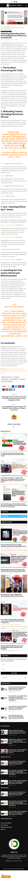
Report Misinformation (6, 827)
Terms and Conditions (6, 823)
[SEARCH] (25, 677)
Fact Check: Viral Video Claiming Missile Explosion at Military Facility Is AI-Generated (17, 688)
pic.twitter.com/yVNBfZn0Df (14, 332)
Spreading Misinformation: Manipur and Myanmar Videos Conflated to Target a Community (14, 408)
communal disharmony (6, 377)
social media (22, 379)
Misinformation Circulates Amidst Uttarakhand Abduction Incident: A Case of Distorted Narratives (13, 370)
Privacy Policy (4, 825)
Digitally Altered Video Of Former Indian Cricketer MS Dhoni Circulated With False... (13, 570)
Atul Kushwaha (3, 31)
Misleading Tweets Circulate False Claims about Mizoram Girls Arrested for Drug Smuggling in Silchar (14, 398)
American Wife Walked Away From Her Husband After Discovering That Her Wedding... (12, 647)
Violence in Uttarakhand (6, 381)
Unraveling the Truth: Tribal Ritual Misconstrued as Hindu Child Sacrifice (12, 595)
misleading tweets (14, 379)
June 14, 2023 (21, 336)
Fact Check (9, 31)
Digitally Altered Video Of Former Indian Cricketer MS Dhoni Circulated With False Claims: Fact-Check (18, 741)
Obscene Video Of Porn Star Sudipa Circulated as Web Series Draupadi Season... (14, 545)
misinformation (4, 379)
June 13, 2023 (14, 157)
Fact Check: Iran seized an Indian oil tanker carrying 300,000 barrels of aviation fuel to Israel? (12, 455)
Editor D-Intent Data (6, 39)
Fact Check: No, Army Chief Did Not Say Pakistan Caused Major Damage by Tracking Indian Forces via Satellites (18, 698)
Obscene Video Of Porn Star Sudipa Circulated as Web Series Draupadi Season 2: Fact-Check (17, 732)
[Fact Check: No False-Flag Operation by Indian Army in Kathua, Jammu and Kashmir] (4, 717)
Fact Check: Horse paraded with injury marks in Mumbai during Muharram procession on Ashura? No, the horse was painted (14, 505)
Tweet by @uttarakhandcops (9, 225)
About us (3, 829)
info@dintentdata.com (16, 860)
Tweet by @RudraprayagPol (8, 237)
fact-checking (16, 377)
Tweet (3, 163)
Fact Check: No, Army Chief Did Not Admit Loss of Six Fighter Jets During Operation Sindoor (18, 708)
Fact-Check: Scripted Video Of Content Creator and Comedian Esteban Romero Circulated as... (13, 621)
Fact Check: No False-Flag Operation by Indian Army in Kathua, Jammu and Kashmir (16, 717)
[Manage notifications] (2, 875)
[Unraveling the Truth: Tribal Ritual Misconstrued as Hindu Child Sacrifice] (14, 584)
